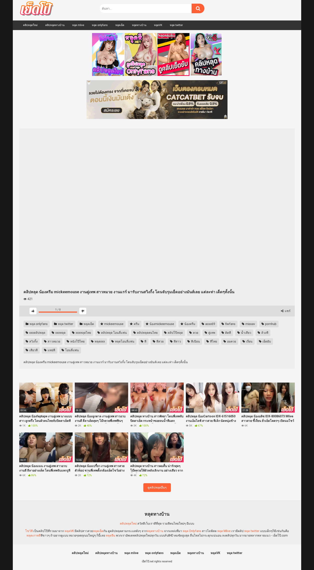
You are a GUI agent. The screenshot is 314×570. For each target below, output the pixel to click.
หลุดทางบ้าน (139, 25)
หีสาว (177, 341)
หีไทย (213, 341)
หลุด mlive (78, 25)
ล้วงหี (264, 332)
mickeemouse (113, 324)
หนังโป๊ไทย (77, 341)
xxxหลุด (60, 332)
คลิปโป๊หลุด (175, 332)
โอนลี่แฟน (72, 350)
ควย (195, 332)
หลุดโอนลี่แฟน (124, 341)
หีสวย (160, 341)
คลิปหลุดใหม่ (30, 25)
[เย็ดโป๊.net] (36, 9)
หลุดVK (158, 25)
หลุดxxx (99, 341)
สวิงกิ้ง (33, 341)
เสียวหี (33, 350)
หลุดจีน (110, 535)
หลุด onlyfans (100, 25)
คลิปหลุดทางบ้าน (55, 25)
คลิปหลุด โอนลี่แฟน (113, 332)
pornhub (270, 324)
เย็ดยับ (266, 341)
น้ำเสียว (245, 332)
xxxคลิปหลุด (37, 332)
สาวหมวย (53, 341)
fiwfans (229, 324)
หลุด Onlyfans (192, 531)
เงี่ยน (248, 341)
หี (145, 341)
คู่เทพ (211, 332)
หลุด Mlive (224, 531)
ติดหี (227, 332)
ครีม (136, 324)
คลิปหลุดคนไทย (147, 332)
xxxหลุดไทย (83, 332)
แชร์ (287, 311)
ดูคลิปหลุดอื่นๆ (157, 487)
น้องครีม (189, 324)
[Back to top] (299, 557)
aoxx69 (210, 324)
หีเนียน (195, 341)
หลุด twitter (176, 25)
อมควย (231, 341)
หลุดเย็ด (119, 25)
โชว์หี (29, 531)
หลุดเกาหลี (33, 535)
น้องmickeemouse (161, 324)
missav (250, 324)
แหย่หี (51, 350)
